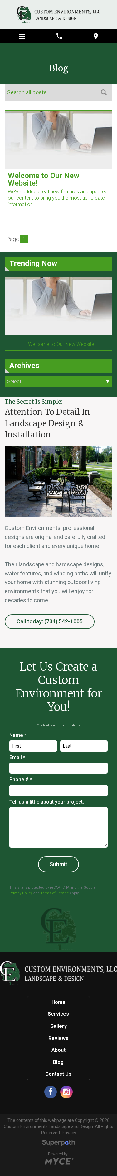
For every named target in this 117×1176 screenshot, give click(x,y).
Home (58, 1002)
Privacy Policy (20, 893)
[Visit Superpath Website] (58, 1144)
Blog (58, 1062)
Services (58, 1014)
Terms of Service (55, 893)
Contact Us (58, 1074)
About (58, 1050)
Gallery (58, 1026)
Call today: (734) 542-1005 (50, 621)
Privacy (69, 1132)
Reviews (58, 1038)
